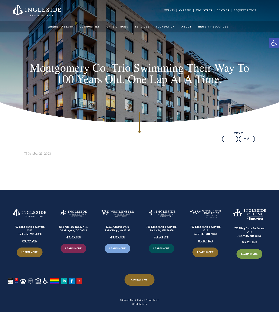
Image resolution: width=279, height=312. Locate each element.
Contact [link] (223, 10)
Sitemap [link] (124, 300)
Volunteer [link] (204, 10)
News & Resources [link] (213, 26)
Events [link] (169, 10)
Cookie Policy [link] (136, 300)
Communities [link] (90, 26)
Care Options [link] (117, 26)
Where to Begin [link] (60, 26)
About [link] (186, 26)
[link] (274, 43)
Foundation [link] (165, 26)
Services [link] (142, 26)
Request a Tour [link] (245, 10)
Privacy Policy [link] (152, 300)
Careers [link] (185, 10)
